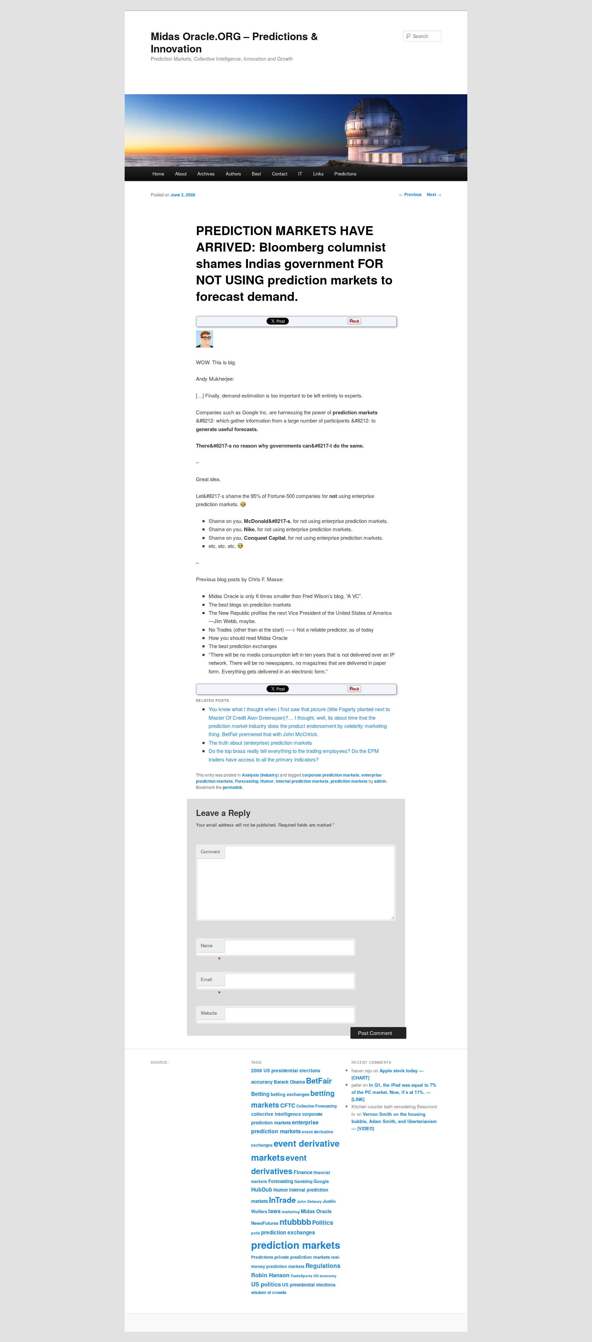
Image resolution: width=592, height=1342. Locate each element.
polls (255, 1232)
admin (380, 781)
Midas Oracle (316, 1211)
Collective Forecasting (316, 1106)
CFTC (287, 1105)
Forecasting (246, 781)
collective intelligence (276, 1114)
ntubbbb (295, 1221)
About (181, 173)
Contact (279, 173)
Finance (303, 1172)
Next (434, 194)
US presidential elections (308, 1284)
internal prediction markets (302, 781)
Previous (410, 194)
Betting (260, 1094)
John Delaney (309, 1201)
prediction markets (349, 781)
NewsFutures (265, 1223)
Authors (233, 173)
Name (211, 947)
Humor (267, 781)
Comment (210, 851)
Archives (206, 173)
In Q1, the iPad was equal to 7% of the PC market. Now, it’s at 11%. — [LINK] (394, 1092)
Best (256, 173)
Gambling (303, 1181)
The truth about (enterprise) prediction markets (260, 742)
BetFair (319, 1080)
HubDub (261, 1189)
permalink (232, 787)
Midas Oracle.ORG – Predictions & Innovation (234, 42)
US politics (266, 1284)
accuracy (262, 1081)
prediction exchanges (288, 1232)
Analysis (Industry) (260, 775)
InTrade (282, 1199)
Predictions (345, 173)
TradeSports (301, 1275)
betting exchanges (290, 1094)
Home (158, 173)
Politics (322, 1222)
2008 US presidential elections (285, 1070)
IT (300, 173)
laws (274, 1211)
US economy (324, 1275)
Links (318, 173)
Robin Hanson (270, 1275)
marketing (291, 1211)
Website (209, 1013)
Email (211, 981)
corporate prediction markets (330, 775)
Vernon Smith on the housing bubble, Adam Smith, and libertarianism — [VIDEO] (394, 1121)
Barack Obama (289, 1081)
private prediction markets (302, 1257)
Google (321, 1181)
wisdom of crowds (268, 1292)
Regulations (323, 1265)
